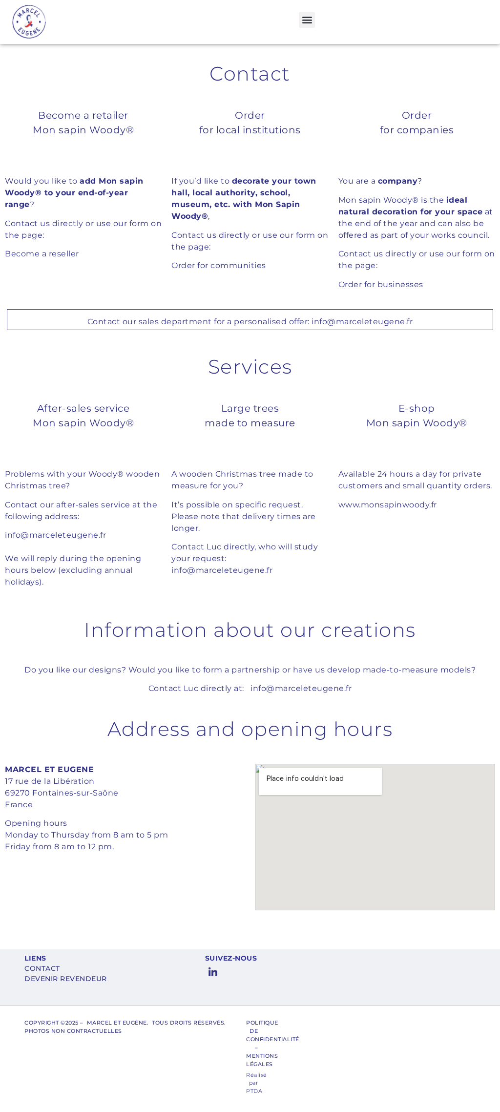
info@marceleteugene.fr (362, 321)
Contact (42, 968)
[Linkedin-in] (213, 973)
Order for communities (218, 265)
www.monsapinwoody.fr (387, 504)
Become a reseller (42, 253)
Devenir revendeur (65, 978)
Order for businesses (380, 284)
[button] (307, 20)
